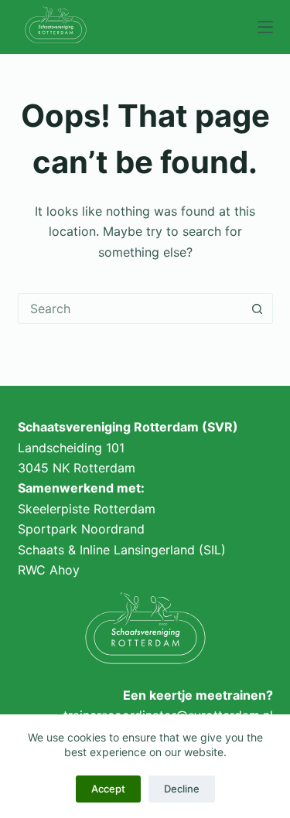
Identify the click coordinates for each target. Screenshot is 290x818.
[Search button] (257, 308)
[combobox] (131, 308)
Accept (108, 788)
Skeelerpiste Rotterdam (86, 508)
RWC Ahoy (49, 570)
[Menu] (265, 27)
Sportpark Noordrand (81, 529)
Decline (182, 788)
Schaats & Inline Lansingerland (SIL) (122, 549)
